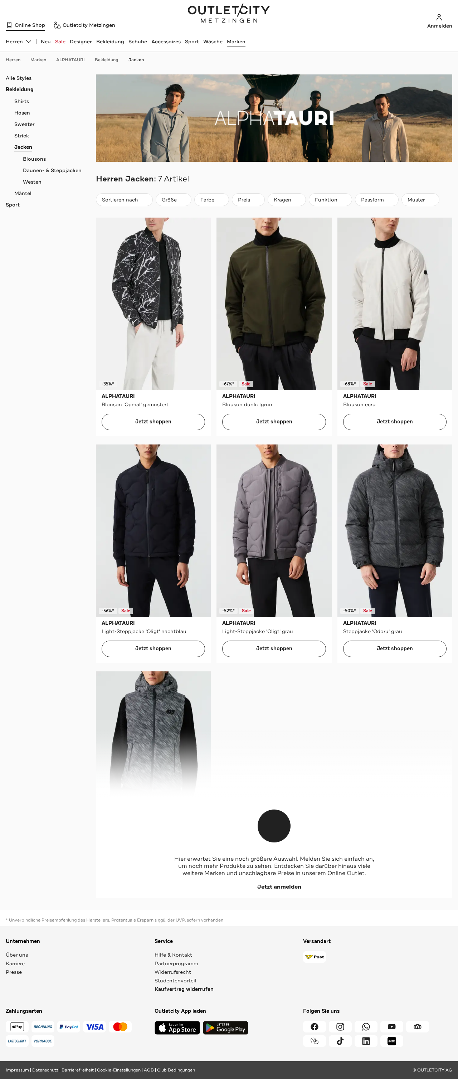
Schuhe (137, 41)
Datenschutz (45, 1070)
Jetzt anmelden (279, 887)
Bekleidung (110, 41)
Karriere (15, 963)
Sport (192, 41)
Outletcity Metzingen (229, 14)
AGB (149, 1070)
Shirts (21, 101)
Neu (46, 41)
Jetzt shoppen (153, 421)
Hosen (22, 113)
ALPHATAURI (70, 60)
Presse (14, 972)
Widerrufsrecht (173, 972)
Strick (21, 135)
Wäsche (213, 41)
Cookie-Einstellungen (119, 1070)
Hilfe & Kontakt (173, 955)
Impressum (17, 1070)
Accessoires (166, 41)
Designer (81, 41)
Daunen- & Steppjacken (52, 170)
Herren (13, 60)
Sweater (24, 124)
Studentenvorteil (175, 980)
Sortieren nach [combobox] (120, 201)
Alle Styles (18, 78)
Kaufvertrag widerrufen (184, 989)
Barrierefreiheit (78, 1070)
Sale (60, 41)
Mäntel (22, 193)
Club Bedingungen (176, 1070)
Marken (236, 41)
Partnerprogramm (176, 963)
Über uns (17, 955)
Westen (32, 182)
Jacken (136, 60)
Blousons (34, 159)
